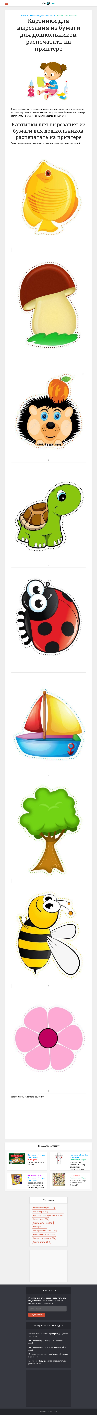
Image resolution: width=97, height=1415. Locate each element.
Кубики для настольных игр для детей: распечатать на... (78, 1165)
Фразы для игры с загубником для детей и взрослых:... (37, 1185)
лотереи (40, 1226)
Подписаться (36, 1315)
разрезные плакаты (44, 1238)
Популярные (33, 1160)
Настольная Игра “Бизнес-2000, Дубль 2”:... (78, 1182)
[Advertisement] (48, 1120)
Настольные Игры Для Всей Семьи (38, 15)
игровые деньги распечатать (48, 1215)
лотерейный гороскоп (45, 1230)
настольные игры (44, 1234)
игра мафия (41, 1211)
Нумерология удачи (44, 1207)
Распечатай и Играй (67, 15)
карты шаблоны (43, 1223)
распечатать (42, 1242)
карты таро (41, 1219)
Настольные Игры (35, 1175)
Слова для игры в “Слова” (36, 1163)
